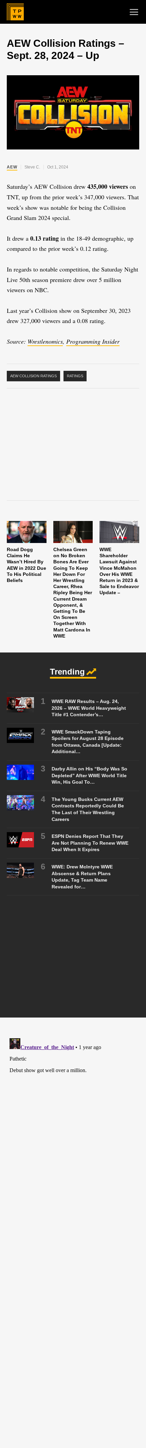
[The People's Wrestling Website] (15, 11)
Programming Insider (93, 341)
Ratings (75, 376)
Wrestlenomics (45, 341)
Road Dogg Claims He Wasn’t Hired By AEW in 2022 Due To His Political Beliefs (26, 565)
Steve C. (32, 167)
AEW (12, 167)
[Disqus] (73, 1120)
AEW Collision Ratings (33, 376)
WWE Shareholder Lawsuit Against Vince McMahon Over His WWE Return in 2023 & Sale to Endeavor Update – (119, 571)
